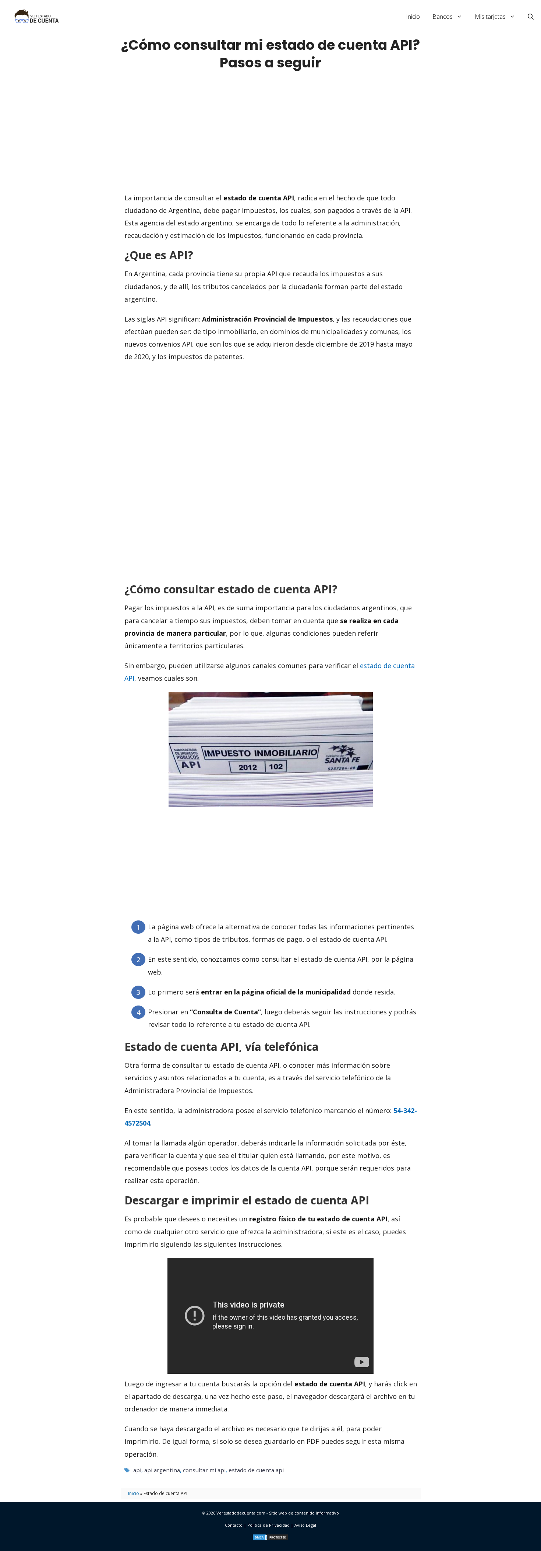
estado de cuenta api (256, 1470)
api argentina (162, 1470)
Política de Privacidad (268, 1525)
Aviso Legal (305, 1525)
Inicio (413, 17)
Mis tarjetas (490, 17)
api (137, 1470)
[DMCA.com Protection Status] (270, 1539)
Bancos (442, 17)
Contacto (234, 1525)
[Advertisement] (270, 131)
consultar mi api (204, 1470)
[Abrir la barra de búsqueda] (530, 16)
